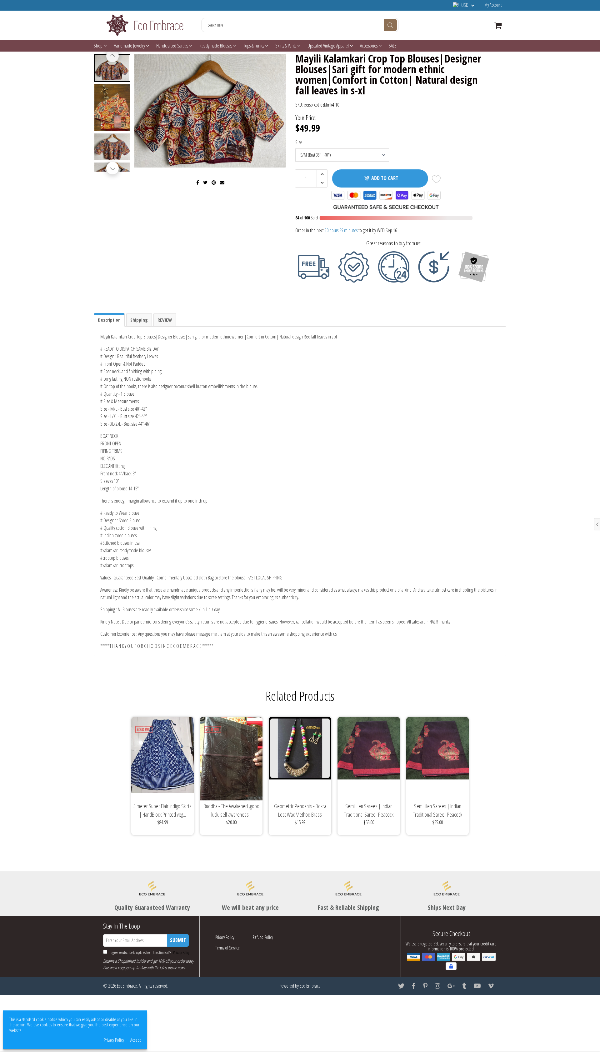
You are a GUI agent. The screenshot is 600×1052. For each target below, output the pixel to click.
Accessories (369, 45)
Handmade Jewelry (130, 45)
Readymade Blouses (216, 45)
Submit (178, 940)
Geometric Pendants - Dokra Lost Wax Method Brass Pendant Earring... (300, 810)
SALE (392, 45)
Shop (98, 45)
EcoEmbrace (127, 985)
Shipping (139, 320)
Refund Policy (263, 937)
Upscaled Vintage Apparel (329, 45)
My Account (493, 5)
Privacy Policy (180, 952)
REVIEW (165, 320)
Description (109, 320)
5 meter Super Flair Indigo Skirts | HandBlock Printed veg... (162, 810)
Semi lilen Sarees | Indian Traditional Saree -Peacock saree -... (368, 810)
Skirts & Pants (286, 45)
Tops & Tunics (254, 45)
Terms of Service (227, 948)
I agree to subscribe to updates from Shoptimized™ (149, 952)
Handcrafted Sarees (172, 45)
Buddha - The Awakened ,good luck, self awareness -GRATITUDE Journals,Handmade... (231, 810)
